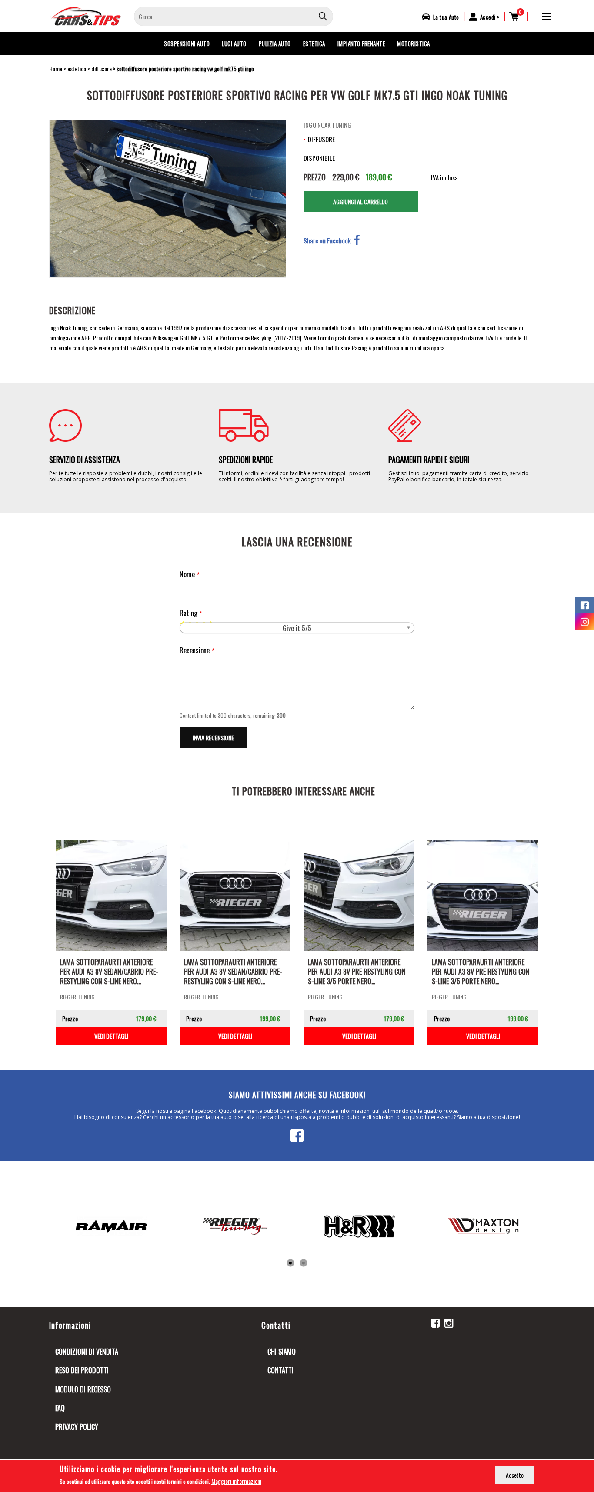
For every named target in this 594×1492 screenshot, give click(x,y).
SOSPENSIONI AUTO (187, 43)
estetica (76, 68)
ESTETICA (314, 43)
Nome (187, 574)
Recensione (195, 651)
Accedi (488, 17)
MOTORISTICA (413, 43)
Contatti (280, 1370)
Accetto (515, 1474)
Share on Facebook (327, 240)
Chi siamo (281, 1351)
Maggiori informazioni (236, 1480)
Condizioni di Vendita (86, 1351)
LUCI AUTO (234, 43)
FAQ (60, 1408)
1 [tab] (290, 1263)
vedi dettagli (111, 1035)
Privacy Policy (76, 1427)
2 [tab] (303, 1263)
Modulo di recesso (83, 1389)
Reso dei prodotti (82, 1370)
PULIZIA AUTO (275, 43)
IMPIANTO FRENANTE (361, 43)
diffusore (101, 68)
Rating (188, 613)
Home (55, 68)
